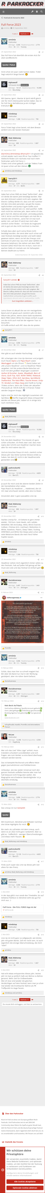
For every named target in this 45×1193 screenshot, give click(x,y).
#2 (43, 95)
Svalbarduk (6, 380)
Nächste (23, 34)
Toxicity (23, 47)
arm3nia (6, 28)
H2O (18, 375)
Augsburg (16, 742)
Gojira (13, 361)
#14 (42, 701)
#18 (42, 892)
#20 (42, 970)
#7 (43, 350)
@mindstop (15, 154)
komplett (21, 808)
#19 (42, 935)
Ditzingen (24, 587)
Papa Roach (25, 361)
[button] (3, 11)
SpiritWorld (35, 378)
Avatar (20, 373)
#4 (43, 150)
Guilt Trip (11, 375)
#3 (43, 124)
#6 (43, 275)
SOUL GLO (16, 378)
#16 (42, 804)
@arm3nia (5, 154)
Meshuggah (6, 363)
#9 (43, 480)
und (13, 171)
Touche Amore (31, 380)
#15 (42, 747)
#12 (42, 592)
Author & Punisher (9, 373)
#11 (42, 559)
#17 (42, 861)
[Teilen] (39, 52)
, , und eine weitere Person (22, 725)
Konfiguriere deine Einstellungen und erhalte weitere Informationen (22, 1174)
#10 (42, 516)
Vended (7, 383)
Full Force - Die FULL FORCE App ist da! (19, 907)
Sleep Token (6, 378)
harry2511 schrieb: (10, 280)
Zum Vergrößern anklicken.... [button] (22, 301)
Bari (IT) (15, 475)
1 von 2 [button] (15, 34)
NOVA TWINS (26, 375)
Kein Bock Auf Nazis (13, 705)
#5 (43, 191)
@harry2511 (25, 154)
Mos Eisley (16, 90)
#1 (43, 52)
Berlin (23, 186)
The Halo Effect (18, 380)
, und (19, 872)
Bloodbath (28, 373)
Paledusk (36, 375)
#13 (42, 668)
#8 (43, 437)
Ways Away (19, 383)
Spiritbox (25, 378)
